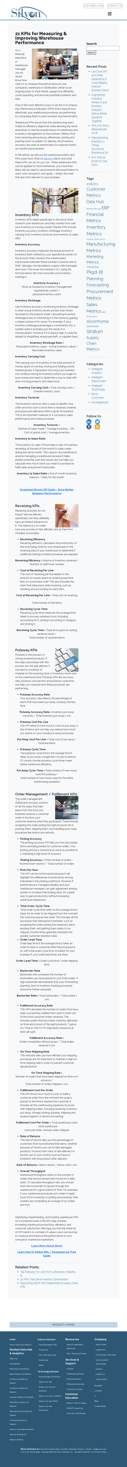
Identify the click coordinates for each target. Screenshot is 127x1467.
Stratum (94, 331)
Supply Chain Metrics (93, 343)
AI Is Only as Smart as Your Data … (99, 161)
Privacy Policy (101, 1379)
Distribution (43, 1360)
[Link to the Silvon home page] (33, 10)
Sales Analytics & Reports (20, 1374)
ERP (105, 207)
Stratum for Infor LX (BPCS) (50, 1396)
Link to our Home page (30, 1452)
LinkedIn (98, 1391)
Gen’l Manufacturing (47, 1355)
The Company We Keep (106, 1355)
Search (91, 44)
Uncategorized (99, 402)
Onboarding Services (75, 1374)
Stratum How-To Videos (76, 1403)
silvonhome (97, 321)
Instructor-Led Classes (76, 1413)
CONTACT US (115, 6)
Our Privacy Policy (98, 1452)
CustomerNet (100, 1406)
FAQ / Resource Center (76, 1353)
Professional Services (75, 1384)
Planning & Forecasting (19, 1369)
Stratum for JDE (45, 1382)
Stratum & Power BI (18, 1434)
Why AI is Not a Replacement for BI (100, 129)
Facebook (98, 1386)
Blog (96, 1401)
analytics (92, 183)
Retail (41, 1365)
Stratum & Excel (16, 1440)
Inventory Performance (95, 239)
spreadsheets (92, 326)
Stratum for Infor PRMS (48, 1401)
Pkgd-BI (94, 272)
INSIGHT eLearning (75, 1408)
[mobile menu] (110, 13)
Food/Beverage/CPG (48, 1345)
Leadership (100, 1350)
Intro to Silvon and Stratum (21, 1345)
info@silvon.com (99, 1449)
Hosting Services (74, 1379)
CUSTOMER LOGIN (93, 6)
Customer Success (75, 1389)
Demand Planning (93, 209)
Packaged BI (15, 1364)
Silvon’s (48, 158)
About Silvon (101, 1344)
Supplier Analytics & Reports (22, 1397)
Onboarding (92, 266)
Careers (99, 1369)
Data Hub (95, 201)
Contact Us (100, 1374)
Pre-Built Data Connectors (49, 1377)
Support (70, 1369)
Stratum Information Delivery (22, 1429)
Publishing (43, 1350)
